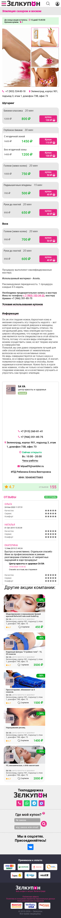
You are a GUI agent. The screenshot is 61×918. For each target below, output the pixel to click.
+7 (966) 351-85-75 (32, 436)
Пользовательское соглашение (30, 901)
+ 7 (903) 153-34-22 (33, 295)
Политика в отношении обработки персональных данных (30, 899)
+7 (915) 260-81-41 (32, 431)
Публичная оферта (31, 897)
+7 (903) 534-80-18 (15, 91)
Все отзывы (50, 497)
